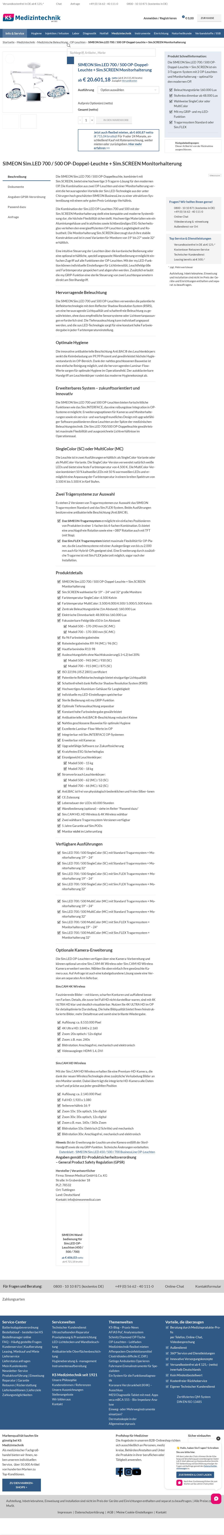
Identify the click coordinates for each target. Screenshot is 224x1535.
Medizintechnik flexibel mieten (129, 1347)
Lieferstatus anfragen (16, 1361)
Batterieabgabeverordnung (20, 1327)
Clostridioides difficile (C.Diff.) (128, 1356)
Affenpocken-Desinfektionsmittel (130, 1351)
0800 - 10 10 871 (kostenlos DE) (78, 1286)
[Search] (70, 60)
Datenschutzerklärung (89, 1512)
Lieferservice (10, 1356)
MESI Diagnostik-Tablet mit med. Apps (133, 1395)
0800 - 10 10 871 (184, 207)
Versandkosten (129, 80)
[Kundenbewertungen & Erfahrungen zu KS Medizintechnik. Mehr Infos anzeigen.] (78, 1447)
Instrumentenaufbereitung (69, 1366)
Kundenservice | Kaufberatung (22, 1347)
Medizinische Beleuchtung (52, 42)
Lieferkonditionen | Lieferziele (21, 1390)
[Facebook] (119, 1471)
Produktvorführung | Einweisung (23, 1375)
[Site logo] (32, 17)
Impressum (65, 1512)
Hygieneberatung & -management (74, 1361)
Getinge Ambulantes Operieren (129, 1361)
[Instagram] (127, 1471)
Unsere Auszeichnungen (67, 1390)
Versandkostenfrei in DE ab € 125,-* (194, 244)
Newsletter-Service (15, 1371)
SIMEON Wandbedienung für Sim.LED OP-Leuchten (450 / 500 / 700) (72, 1243)
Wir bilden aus (61, 1399)
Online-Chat (181, 216)
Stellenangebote (62, 1394)
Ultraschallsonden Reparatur (70, 1332)
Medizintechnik (26, 42)
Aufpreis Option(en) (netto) (95, 103)
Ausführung (86, 90)
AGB (110, 1512)
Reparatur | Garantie (15, 1380)
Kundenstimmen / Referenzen (71, 1385)
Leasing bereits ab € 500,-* (189, 259)
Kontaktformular (208, 1286)
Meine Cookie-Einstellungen (134, 1512)
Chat (59, 3)
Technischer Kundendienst (189, 254)
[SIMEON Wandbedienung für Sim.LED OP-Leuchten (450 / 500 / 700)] (72, 1216)
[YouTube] (136, 1471)
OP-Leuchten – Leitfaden (125, 1342)
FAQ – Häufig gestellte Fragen (21, 1342)
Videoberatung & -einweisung (191, 221)
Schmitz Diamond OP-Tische (127, 1337)
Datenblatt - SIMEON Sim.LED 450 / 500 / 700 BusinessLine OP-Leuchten (107, 1152)
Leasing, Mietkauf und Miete (20, 1351)
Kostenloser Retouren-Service (191, 249)
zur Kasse (207, 17)
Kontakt (57, 1404)
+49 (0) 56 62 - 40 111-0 (188, 211)
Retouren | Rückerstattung (19, 1385)
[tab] (26, 177)
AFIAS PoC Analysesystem (126, 1332)
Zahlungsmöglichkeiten (17, 1395)
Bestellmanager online (16, 1337)
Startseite (9, 42)
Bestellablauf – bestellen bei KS (22, 1332)
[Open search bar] (68, 46)
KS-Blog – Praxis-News (124, 1327)
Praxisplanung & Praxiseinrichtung (74, 1337)
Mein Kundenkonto (14, 1366)
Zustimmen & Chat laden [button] (195, 1474)
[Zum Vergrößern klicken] (9, 58)
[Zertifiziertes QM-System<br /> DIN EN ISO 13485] (169, 1399)
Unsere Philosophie (64, 1380)
